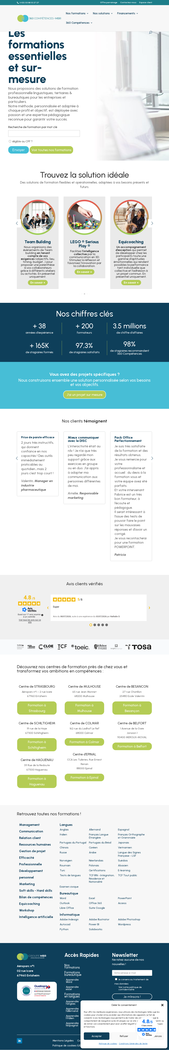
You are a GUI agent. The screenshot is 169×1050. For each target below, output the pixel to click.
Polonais (94, 865)
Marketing (27, 884)
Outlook (65, 903)
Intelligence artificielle (36, 917)
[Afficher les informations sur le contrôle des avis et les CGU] (42, 615)
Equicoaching (29, 904)
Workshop (26, 910)
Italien (63, 834)
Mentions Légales (63, 1040)
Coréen (93, 847)
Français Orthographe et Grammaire (131, 836)
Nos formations (75, 13)
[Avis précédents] (47, 607)
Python (64, 929)
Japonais (123, 842)
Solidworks (95, 929)
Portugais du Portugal (73, 842)
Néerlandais (96, 860)
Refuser (124, 1036)
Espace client (145, 2)
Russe (63, 852)
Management (29, 825)
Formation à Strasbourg (37, 708)
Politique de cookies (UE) (67, 1045)
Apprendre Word (72, 981)
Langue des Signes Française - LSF (129, 854)
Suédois (123, 860)
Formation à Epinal (84, 777)
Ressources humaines (35, 844)
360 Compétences (77, 23)
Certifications (97, 870)
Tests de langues (70, 875)
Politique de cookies (108, 1043)
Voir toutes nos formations (51, 150)
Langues (66, 825)
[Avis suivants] (149, 607)
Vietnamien (125, 847)
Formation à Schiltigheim (37, 744)
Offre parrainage (108, 2)
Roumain (65, 865)
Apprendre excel (72, 988)
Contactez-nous (128, 2)
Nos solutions (101, 13)
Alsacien (123, 865)
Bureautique (69, 893)
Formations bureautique (72, 974)
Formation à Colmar (84, 742)
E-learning (124, 870)
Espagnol (123, 829)
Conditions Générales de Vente (133, 1043)
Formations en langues (72, 995)
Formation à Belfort (132, 746)
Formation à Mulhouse (84, 708)
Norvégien (66, 860)
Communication (31, 831)
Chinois (64, 847)
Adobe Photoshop (129, 919)
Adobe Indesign (69, 919)
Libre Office (67, 907)
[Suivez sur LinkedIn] (19, 1040)
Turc (62, 870)
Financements (126, 13)
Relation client (30, 838)
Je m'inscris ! (132, 997)
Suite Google (97, 907)
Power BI (94, 924)
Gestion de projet (32, 851)
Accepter (97, 1036)
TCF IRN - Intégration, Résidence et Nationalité (101, 878)
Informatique (70, 915)
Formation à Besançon (132, 708)
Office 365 (95, 903)
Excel (92, 898)
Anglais (64, 829)
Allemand (95, 829)
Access (122, 903)
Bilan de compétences (36, 897)
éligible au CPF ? (22, 141)
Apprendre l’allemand (72, 1010)
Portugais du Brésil (100, 842)
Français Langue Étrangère (98, 836)
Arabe (92, 852)
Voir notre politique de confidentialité (130, 988)
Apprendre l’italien (72, 1017)
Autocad (65, 924)
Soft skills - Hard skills (35, 890)
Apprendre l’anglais (72, 1002)
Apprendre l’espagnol (72, 1024)
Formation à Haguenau (37, 781)
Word (63, 898)
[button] (162, 1005)
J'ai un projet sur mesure (84, 395)
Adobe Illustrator (99, 919)
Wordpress (124, 924)
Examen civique (69, 886)
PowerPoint (125, 898)
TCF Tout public (127, 875)
